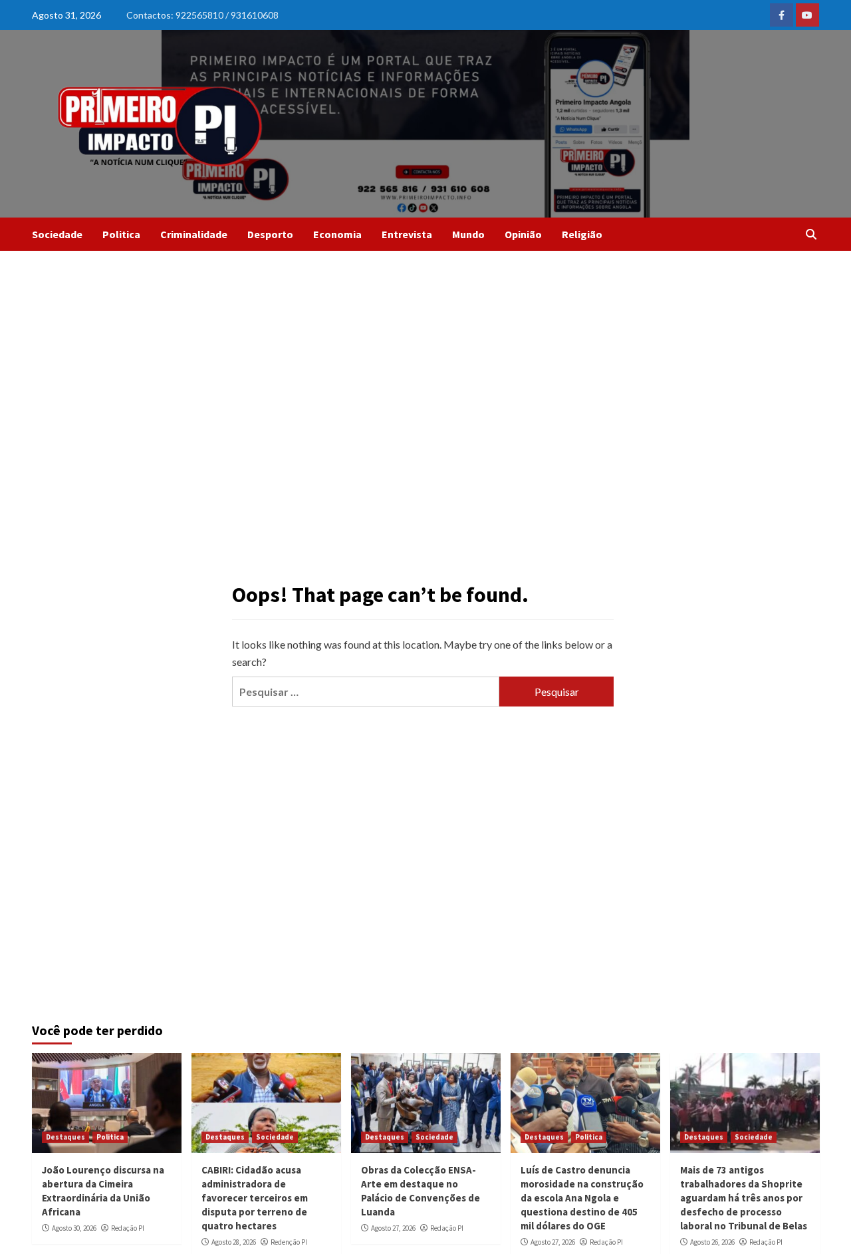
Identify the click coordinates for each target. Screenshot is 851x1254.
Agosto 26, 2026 (712, 1242)
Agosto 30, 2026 (74, 1228)
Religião (582, 234)
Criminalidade (193, 234)
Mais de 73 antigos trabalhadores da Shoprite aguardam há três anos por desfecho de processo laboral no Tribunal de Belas (743, 1198)
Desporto (270, 234)
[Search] (811, 234)
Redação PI (127, 1228)
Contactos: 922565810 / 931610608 (202, 15)
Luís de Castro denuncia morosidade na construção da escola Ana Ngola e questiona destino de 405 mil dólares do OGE (582, 1198)
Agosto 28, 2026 (233, 1242)
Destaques (65, 1137)
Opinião (523, 234)
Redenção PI (289, 1242)
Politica (121, 234)
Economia (337, 234)
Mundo (468, 234)
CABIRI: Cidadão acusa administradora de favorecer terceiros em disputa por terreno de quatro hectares (254, 1198)
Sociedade (57, 234)
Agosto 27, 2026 (393, 1228)
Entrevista (407, 234)
